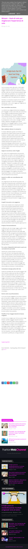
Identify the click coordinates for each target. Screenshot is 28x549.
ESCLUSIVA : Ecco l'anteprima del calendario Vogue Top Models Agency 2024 (17, 433)
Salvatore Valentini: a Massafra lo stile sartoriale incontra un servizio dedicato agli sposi (17, 481)
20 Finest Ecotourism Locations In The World (17, 439)
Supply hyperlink (6, 342)
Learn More (11, 13)
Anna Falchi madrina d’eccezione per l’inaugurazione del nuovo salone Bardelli (17, 425)
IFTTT (4, 349)
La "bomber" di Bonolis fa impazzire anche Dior (15, 531)
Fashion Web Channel (18, 546)
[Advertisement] (14, 403)
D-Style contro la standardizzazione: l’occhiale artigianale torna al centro (16, 466)
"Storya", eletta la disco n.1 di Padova (16, 538)
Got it (18, 13)
